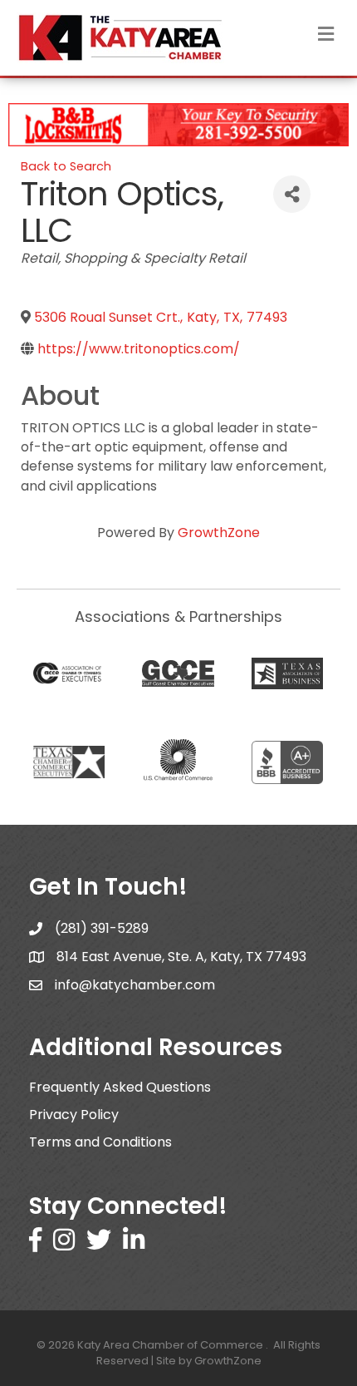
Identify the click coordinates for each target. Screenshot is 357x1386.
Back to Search (66, 166)
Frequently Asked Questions (120, 1087)
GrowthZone (219, 532)
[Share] (292, 194)
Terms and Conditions (100, 1142)
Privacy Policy (74, 1114)
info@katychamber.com (135, 984)
